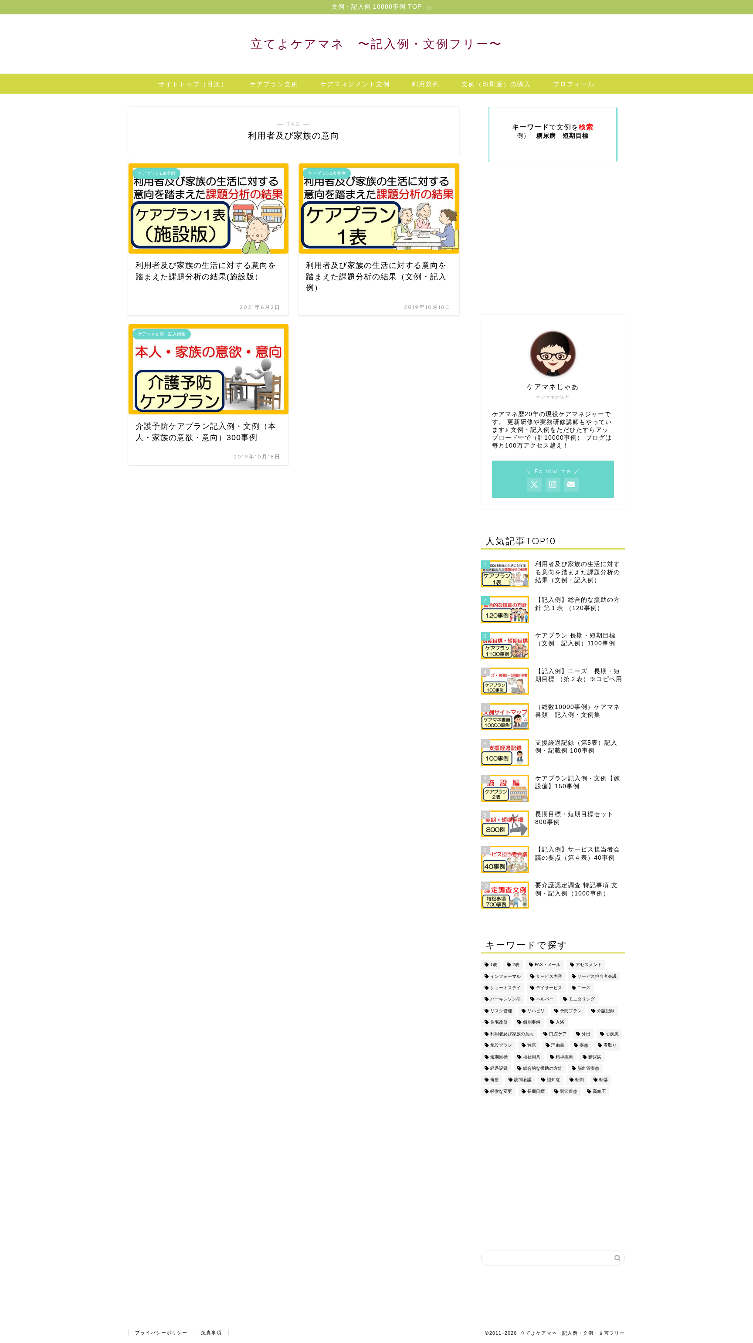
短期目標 (499, 1057)
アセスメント (589, 965)
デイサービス (549, 987)
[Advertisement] (553, 238)
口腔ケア (557, 1033)
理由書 (557, 1045)
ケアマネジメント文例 (355, 84)
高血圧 (599, 1091)
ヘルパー (544, 999)
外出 (586, 1033)
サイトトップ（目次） (193, 84)
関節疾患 (568, 1091)
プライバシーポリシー (161, 1332)
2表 (515, 965)
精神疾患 (564, 1057)
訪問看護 (523, 1080)
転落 (603, 1080)
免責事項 (211, 1332)
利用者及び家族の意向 (512, 1033)
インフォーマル (505, 976)
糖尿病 (594, 1057)
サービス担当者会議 (597, 976)
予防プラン (571, 1010)
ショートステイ (505, 987)
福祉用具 (531, 1057)
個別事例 (531, 1022)
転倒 (579, 1080)
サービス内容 (549, 976)
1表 (493, 965)
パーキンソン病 (505, 999)
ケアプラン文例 (274, 84)
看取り (610, 1045)
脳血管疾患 (588, 1068)
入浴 (560, 1022)
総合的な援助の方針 (542, 1068)
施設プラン (501, 1045)
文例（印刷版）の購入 (496, 84)
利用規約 (426, 84)
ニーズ (583, 987)
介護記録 (605, 1010)
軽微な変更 (501, 1091)
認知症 (553, 1080)
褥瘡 (494, 1080)
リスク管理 (501, 1010)
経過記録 (499, 1068)
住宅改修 (499, 1022)
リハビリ (536, 1010)
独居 (531, 1045)
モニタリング (582, 999)
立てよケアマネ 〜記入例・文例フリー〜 (376, 43)
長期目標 (536, 1091)
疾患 (584, 1045)
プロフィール (574, 84)
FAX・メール (547, 965)
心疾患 (612, 1033)
